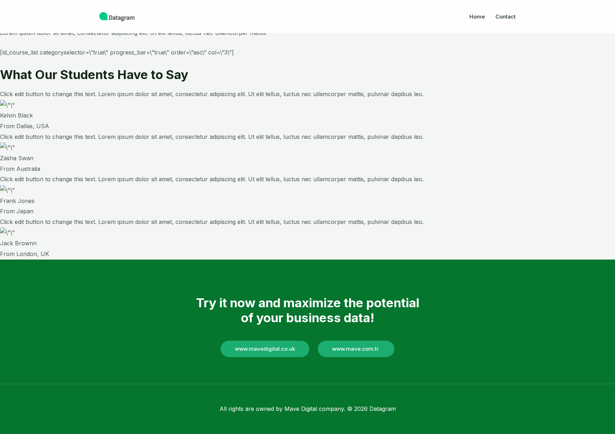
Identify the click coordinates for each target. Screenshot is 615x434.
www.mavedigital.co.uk (265, 348)
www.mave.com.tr (356, 348)
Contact (505, 16)
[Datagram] (117, 16)
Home (477, 16)
